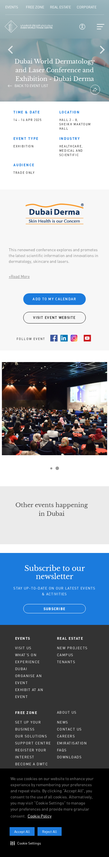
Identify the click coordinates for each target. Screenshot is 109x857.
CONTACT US (69, 729)
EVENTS (23, 638)
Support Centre (33, 743)
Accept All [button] (22, 831)
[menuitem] (33, 638)
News (62, 722)
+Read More (19, 276)
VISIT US (23, 648)
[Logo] (29, 26)
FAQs (62, 750)
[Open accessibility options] (82, 27)
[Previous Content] (13, 51)
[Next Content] (101, 51)
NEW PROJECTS (72, 648)
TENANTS (66, 662)
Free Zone (26, 712)
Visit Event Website (54, 317)
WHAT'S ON (26, 655)
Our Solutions (31, 736)
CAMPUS (65, 655)
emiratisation (72, 743)
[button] (27, 843)
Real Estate (70, 638)
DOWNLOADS (69, 757)
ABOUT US (67, 712)
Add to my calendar (54, 299)
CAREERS (66, 736)
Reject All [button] (49, 831)
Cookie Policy (39, 815)
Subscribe (55, 609)
